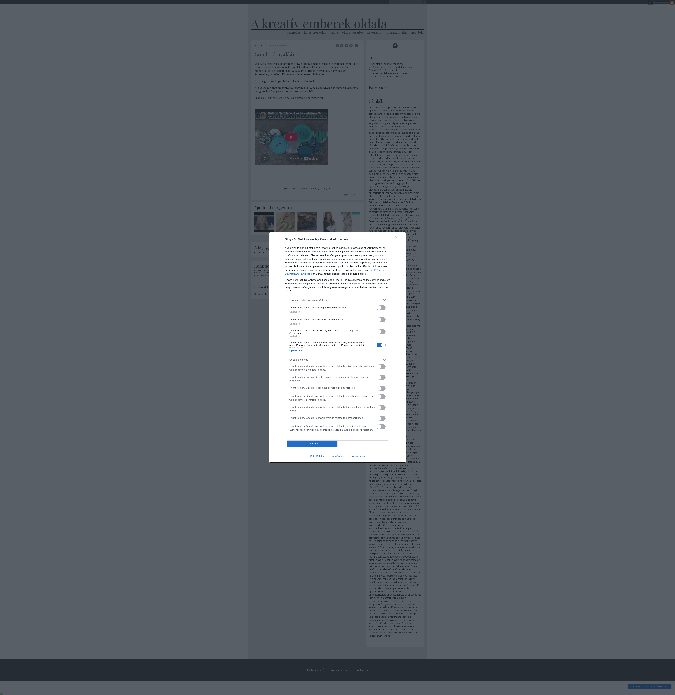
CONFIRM (312, 443)
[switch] (381, 307)
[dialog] (337, 347)
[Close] (398, 239)
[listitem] (337, 300)
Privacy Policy (357, 456)
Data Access (337, 456)
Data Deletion (317, 456)
